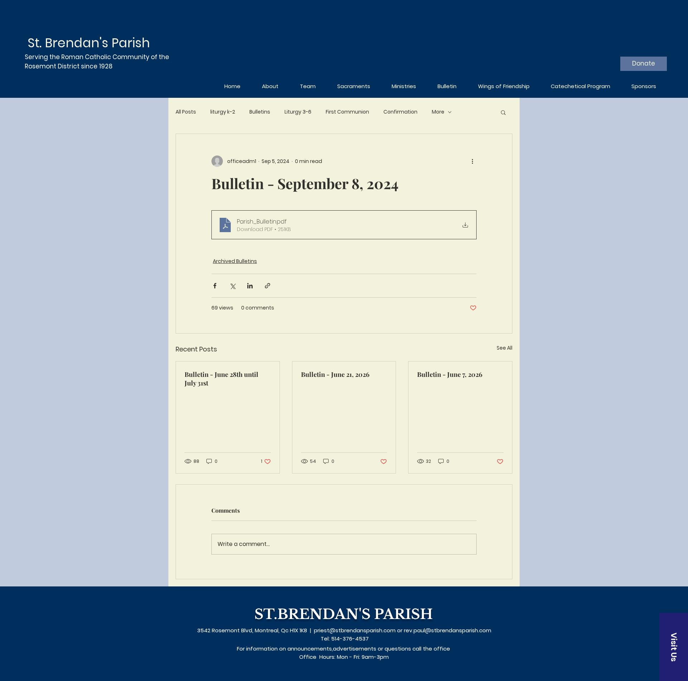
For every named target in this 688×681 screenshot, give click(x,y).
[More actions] (472, 161)
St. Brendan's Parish (89, 43)
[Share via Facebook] (214, 285)
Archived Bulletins (235, 261)
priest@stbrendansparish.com (355, 630)
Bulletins (259, 112)
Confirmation (400, 112)
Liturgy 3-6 (298, 112)
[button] (503, 112)
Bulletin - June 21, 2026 (335, 374)
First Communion (347, 112)
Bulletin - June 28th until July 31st (221, 378)
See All (504, 347)
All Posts (186, 112)
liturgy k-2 (222, 112)
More (438, 112)
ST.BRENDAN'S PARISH (343, 614)
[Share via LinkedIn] (250, 285)
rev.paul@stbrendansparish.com (447, 630)
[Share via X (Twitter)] (232, 285)
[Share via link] (267, 285)
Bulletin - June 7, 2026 (449, 374)
